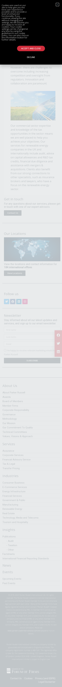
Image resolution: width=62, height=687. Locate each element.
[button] (57, 4)
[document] (31, 343)
